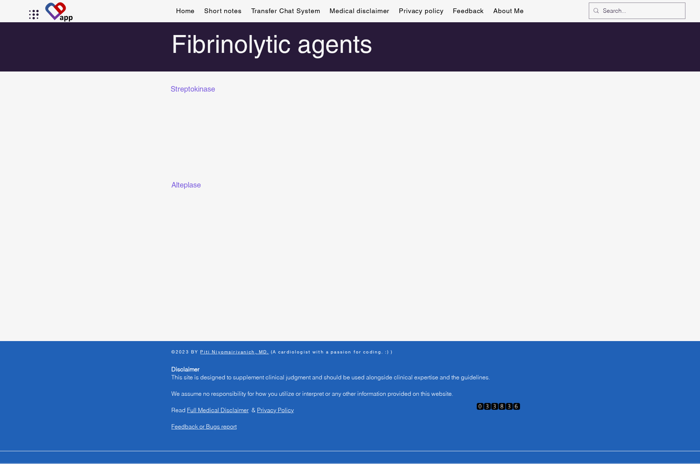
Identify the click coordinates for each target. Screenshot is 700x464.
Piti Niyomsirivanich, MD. (234, 352)
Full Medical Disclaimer (218, 410)
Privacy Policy (275, 410)
